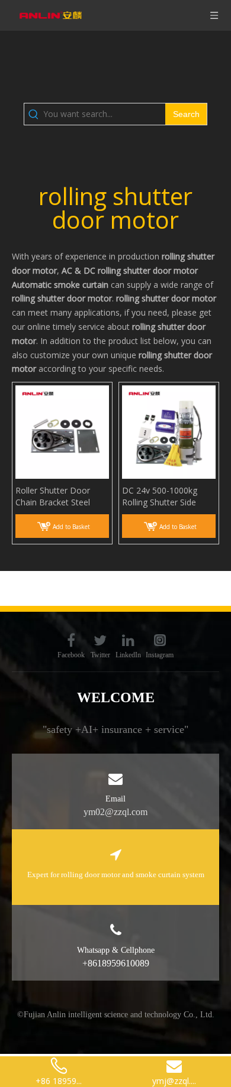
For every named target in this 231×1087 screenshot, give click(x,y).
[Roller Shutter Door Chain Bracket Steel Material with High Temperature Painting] (62, 431)
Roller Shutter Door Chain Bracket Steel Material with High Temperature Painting (57, 496)
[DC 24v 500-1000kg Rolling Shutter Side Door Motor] (169, 431)
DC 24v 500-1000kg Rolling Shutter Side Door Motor (159, 496)
